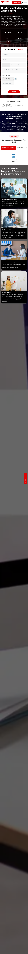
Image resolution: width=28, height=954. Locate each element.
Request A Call (26, 478)
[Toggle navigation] (25, 2)
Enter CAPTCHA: (6, 75)
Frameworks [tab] (20, 147)
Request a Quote (16, 2)
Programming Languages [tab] (8, 147)
